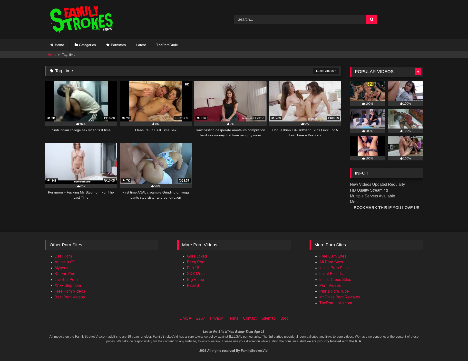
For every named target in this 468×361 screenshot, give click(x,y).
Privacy (216, 318)
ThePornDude (167, 45)
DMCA (185, 318)
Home (59, 45)
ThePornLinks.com (335, 303)
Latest (141, 45)
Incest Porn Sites (334, 268)
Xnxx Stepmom (68, 285)
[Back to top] (457, 337)
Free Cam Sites (332, 256)
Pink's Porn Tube (334, 291)
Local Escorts (331, 274)
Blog (285, 318)
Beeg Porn (196, 262)
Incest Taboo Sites (335, 280)
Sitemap (268, 318)
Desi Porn (63, 256)
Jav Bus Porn (66, 280)
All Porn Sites (331, 262)
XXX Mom (196, 274)
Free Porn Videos (70, 291)
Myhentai (62, 268)
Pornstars (118, 45)
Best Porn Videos (70, 297)
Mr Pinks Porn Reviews (339, 297)
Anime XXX (65, 262)
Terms (233, 318)
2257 (200, 318)
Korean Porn (66, 274)
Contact (249, 318)
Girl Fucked (197, 256)
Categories (87, 45)
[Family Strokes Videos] (82, 19)
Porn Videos (330, 285)
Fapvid (193, 285)
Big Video (195, 280)
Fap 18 (193, 268)
